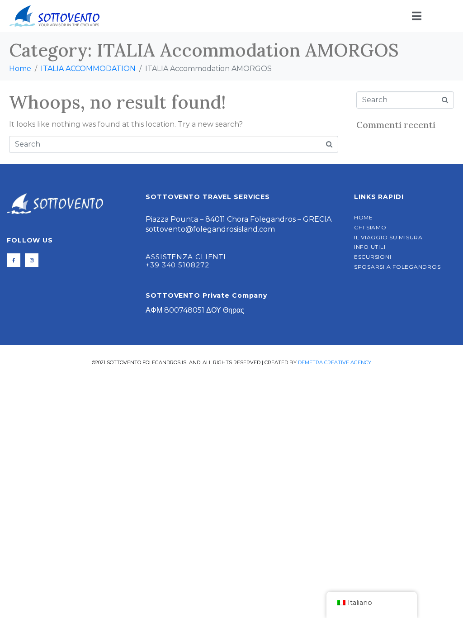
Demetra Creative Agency (334, 362)
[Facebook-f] (13, 260)
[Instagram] (31, 260)
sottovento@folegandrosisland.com (210, 229)
